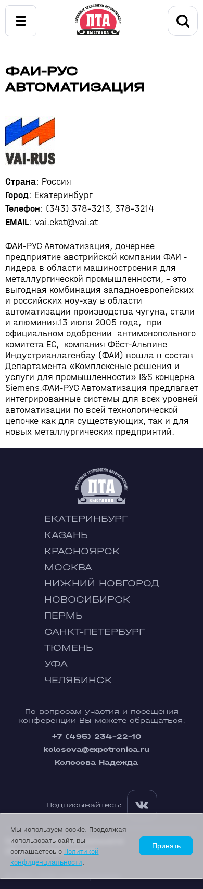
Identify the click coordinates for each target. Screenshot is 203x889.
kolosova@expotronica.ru (96, 749)
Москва (68, 567)
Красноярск (82, 551)
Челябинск (78, 680)
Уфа (56, 664)
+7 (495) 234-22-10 (96, 736)
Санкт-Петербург (94, 631)
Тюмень (68, 648)
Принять (166, 846)
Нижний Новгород (101, 583)
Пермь (63, 615)
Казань (66, 535)
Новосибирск (87, 599)
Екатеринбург (86, 519)
